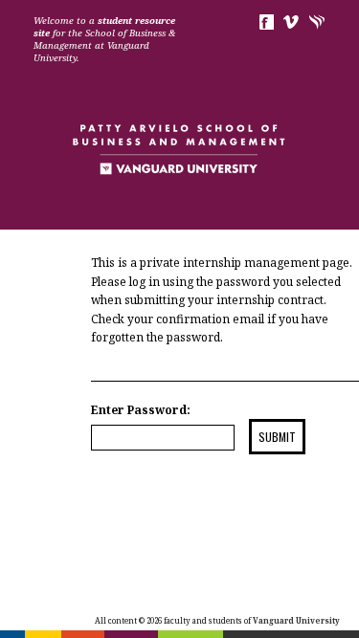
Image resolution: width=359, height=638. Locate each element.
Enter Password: (141, 410)
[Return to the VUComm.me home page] (180, 167)
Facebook (266, 22)
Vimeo (291, 22)
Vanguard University (317, 22)
